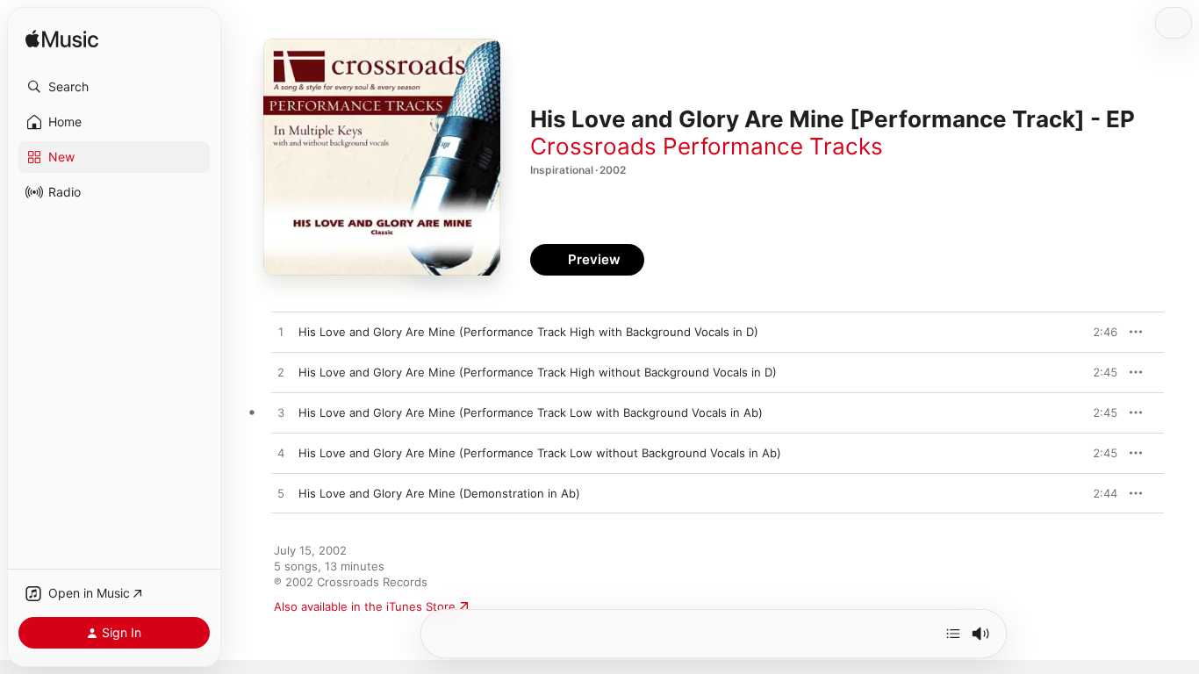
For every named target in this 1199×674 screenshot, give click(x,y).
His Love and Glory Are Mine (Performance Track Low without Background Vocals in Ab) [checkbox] (539, 453)
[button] (114, 87)
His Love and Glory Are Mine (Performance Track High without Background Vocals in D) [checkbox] (537, 372)
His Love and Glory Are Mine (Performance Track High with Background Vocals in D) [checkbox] (528, 332)
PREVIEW (1098, 331)
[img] (61, 40)
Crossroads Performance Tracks (706, 146)
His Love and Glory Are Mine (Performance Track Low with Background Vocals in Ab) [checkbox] (530, 412)
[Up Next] (953, 633)
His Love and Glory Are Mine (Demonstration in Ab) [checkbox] (439, 493)
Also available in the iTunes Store (365, 606)
